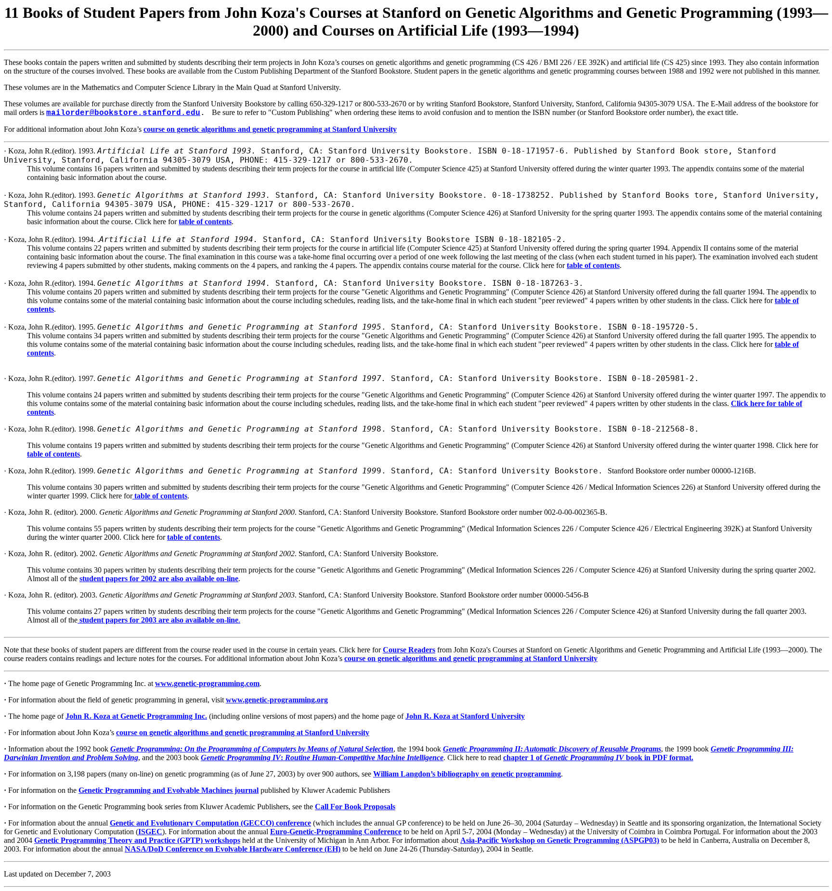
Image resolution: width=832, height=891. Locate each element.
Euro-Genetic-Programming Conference (336, 831)
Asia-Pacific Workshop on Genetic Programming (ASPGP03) (559, 840)
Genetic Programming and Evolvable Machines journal (168, 790)
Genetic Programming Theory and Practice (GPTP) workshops (137, 840)
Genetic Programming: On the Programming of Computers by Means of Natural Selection (251, 749)
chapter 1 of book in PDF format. (598, 757)
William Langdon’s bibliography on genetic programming (467, 774)
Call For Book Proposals (355, 806)
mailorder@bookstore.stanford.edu (123, 113)
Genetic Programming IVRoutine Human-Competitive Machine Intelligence (322, 757)
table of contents (205, 221)
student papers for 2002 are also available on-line (158, 578)
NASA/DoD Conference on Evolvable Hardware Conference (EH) (232, 849)
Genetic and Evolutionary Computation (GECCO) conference (210, 823)
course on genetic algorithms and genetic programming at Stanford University (270, 129)
